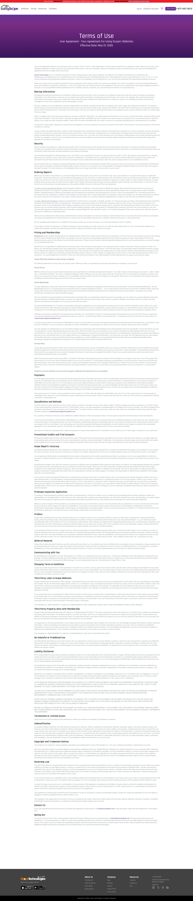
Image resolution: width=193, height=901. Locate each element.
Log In (139, 8)
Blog (108, 880)
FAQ (131, 886)
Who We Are (89, 880)
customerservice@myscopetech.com (47, 318)
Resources (42, 8)
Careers (109, 886)
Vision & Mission (90, 883)
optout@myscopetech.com (120, 818)
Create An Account (151, 8)
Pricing (33, 8)
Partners (110, 883)
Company (53, 8)
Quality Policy (89, 889)
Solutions (25, 8)
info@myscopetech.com (106, 809)
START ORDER (171, 9)
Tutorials (133, 880)
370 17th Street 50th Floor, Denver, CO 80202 (160, 881)
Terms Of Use (111, 892)
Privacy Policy (111, 889)
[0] (161, 8)
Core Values (89, 886)
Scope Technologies (41, 75)
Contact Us (133, 883)
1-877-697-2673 (184, 8)
